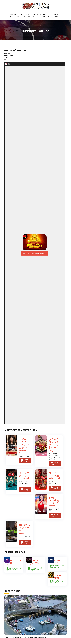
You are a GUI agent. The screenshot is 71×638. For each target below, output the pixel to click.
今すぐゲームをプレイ (24, 460)
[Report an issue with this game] (6, 64)
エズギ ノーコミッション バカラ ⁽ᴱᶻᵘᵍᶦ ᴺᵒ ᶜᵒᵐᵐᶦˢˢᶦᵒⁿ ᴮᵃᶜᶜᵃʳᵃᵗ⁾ (25, 446)
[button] (35, 242)
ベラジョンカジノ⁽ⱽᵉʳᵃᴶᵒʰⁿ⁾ (13, 563)
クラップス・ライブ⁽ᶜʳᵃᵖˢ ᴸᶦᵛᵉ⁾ (24, 475)
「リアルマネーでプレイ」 (36, 253)
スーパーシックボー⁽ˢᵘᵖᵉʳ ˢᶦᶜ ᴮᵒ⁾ (54, 475)
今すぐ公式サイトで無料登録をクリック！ (13, 569)
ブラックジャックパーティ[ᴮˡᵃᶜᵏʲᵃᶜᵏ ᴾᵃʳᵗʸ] (54, 445)
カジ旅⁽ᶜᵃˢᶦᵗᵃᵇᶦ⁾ (57, 561)
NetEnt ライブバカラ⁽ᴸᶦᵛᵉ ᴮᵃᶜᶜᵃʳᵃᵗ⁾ (24, 529)
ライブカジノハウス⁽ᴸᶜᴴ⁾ (35, 563)
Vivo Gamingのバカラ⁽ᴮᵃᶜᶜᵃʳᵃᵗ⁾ (54, 502)
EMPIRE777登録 (58, 576)
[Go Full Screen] (9, 64)
